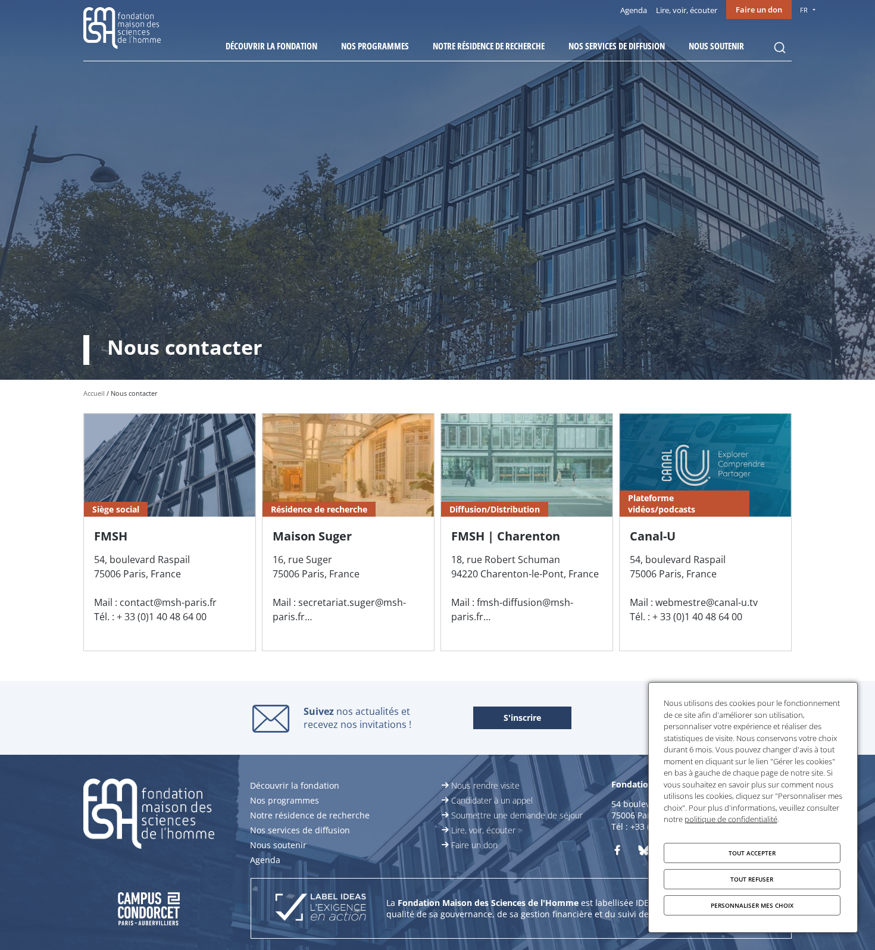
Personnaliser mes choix (752, 905)
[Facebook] (617, 852)
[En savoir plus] (169, 532)
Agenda (633, 10)
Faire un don (759, 9)
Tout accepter (752, 853)
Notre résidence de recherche (489, 46)
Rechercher (780, 48)
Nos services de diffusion (616, 46)
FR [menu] (804, 9)
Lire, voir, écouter (686, 10)
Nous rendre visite (485, 785)
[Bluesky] (644, 852)
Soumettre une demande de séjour (517, 815)
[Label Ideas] (320, 908)
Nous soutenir (716, 46)
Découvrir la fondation (271, 46)
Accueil (94, 393)
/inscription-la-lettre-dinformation (522, 718)
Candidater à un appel (492, 800)
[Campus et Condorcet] (170, 908)
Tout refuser (751, 879)
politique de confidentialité (731, 819)
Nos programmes (375, 46)
